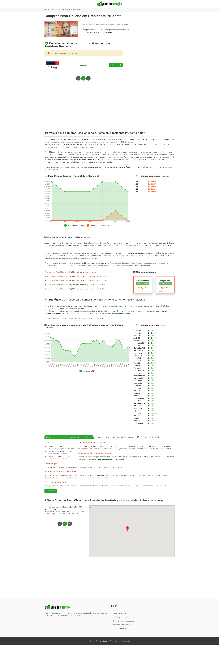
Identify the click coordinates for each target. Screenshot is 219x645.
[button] (127, 528)
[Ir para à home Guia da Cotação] (109, 3)
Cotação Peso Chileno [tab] (124, 437)
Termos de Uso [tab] (103, 437)
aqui (82, 308)
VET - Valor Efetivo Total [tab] (150, 437)
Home (48, 9)
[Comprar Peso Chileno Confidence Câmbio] (57, 65)
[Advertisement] (109, 109)
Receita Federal (102, 478)
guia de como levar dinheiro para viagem (121, 142)
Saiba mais (51, 491)
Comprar (114, 65)
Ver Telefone (51, 509)
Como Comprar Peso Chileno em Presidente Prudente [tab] (70, 437)
